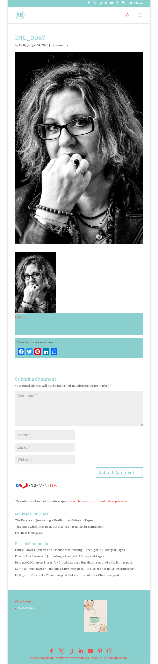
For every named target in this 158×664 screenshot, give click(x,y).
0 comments (59, 45)
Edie (18, 556)
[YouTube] (111, 4)
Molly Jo (24, 45)
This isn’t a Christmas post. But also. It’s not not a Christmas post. (59, 527)
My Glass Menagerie (29, 533)
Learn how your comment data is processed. (99, 501)
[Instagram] (123, 4)
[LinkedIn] (105, 4)
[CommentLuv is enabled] (38, 486)
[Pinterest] (117, 4)
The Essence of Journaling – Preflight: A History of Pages (54, 520)
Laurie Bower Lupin (28, 550)
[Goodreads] (100, 4)
